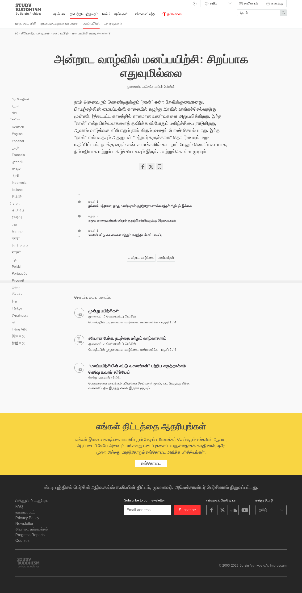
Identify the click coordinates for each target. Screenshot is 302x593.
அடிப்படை (59, 14)
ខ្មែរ (17, 203)
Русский (18, 280)
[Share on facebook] (142, 166)
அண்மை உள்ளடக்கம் (31, 529)
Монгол (17, 232)
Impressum (278, 565)
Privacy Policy (27, 518)
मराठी (16, 238)
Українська (20, 315)
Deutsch (18, 127)
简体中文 (18, 336)
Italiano (17, 190)
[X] (151, 166)
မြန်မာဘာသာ (20, 245)
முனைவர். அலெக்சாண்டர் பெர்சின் (151, 86)
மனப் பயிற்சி (91, 23)
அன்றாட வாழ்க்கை (141, 257)
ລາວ (14, 224)
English (17, 134)
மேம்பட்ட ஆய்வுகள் (114, 14)
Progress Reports (30, 535)
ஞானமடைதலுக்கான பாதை (59, 23)
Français (18, 155)
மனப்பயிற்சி (166, 257)
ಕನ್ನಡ (18, 211)
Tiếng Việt (19, 329)
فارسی (15, 148)
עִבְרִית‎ (16, 169)
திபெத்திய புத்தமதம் (84, 14)
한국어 (17, 217)
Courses (22, 541)
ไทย (14, 301)
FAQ (19, 507)
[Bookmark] (159, 166)
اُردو (13, 322)
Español (18, 141)
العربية (15, 106)
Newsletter (24, 524)
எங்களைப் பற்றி (145, 14)
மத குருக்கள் (113, 23)
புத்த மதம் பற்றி (25, 23)
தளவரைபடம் (25, 512)
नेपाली (16, 252)
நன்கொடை (174, 14)
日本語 (17, 197)
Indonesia (19, 182)
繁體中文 (18, 343)
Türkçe (17, 308)
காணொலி (250, 3)
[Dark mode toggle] (194, 4)
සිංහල (16, 287)
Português (19, 273)
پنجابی (14, 259)
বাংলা (14, 113)
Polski (16, 266)
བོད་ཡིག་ (17, 120)
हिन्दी (16, 176)
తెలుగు (17, 294)
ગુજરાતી (17, 162)
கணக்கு (276, 3)
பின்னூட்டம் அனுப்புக (31, 501)
